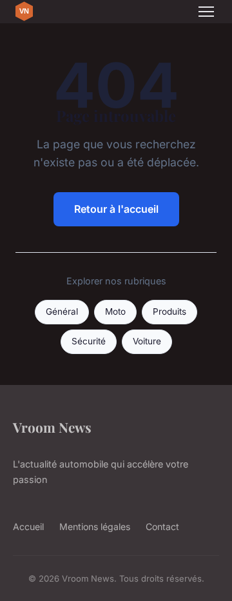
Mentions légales (94, 526)
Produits (169, 311)
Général (62, 311)
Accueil (28, 526)
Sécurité (89, 341)
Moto (115, 311)
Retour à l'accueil (116, 208)
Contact (162, 526)
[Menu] (206, 11)
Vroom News (52, 427)
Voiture (147, 341)
